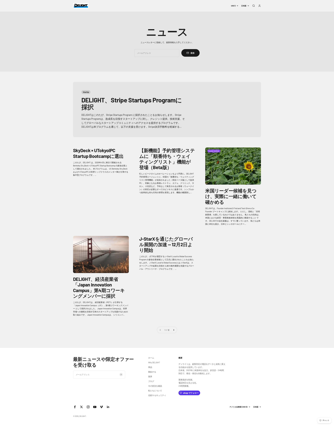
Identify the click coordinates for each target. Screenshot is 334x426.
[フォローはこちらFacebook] (75, 407)
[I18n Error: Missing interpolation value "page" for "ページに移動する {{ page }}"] (173, 330)
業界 (150, 376)
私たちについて (155, 390)
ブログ (151, 381)
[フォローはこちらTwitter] (81, 407)
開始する (152, 372)
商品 (150, 367)
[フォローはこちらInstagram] (88, 407)
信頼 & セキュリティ (157, 395)
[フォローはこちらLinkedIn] (108, 407)
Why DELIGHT (154, 362)
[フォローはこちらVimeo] (101, 407)
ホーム (151, 358)
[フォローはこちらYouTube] (95, 407)
